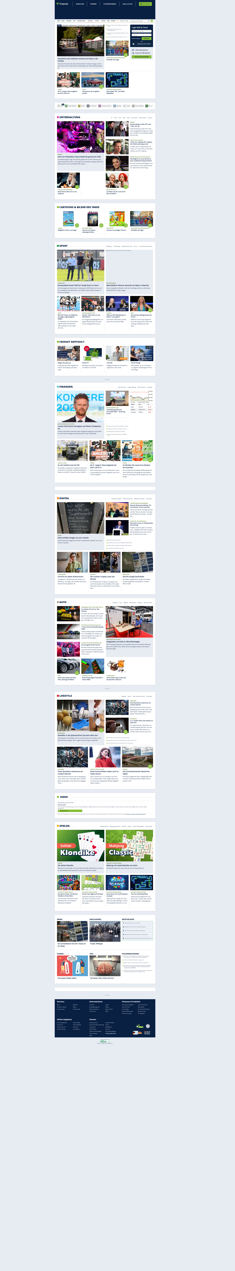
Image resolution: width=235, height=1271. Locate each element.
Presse (107, 1024)
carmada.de (76, 1029)
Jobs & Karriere (122, 387)
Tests (120, 602)
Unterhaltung (69, 117)
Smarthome (149, 498)
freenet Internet (61, 1027)
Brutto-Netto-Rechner (144, 1009)
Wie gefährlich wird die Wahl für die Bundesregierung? (114, 29)
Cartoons (150, 117)
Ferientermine (61, 1009)
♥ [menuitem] (117, 20)
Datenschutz (93, 1029)
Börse (58, 1004)
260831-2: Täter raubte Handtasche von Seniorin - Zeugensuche (136, 962)
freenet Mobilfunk (62, 1022)
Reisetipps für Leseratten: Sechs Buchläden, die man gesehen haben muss (122, 740)
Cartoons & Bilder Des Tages (79, 207)
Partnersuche (76, 1009)
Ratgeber (124, 696)
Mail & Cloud (127, 4)
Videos (107, 1007)
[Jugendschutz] (105, 1041)
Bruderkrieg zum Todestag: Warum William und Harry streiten (118, 33)
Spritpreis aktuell (61, 1007)
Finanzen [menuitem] (68, 21)
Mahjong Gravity (104, 826)
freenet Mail (125, 1009)
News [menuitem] (58, 21)
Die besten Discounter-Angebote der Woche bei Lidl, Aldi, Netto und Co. (138, 938)
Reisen (129, 696)
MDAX (133, 410)
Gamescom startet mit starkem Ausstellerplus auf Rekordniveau (120, 542)
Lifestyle (65, 695)
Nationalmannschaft (127, 246)
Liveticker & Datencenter (146, 246)
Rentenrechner (142, 1011)
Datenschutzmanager (95, 1031)
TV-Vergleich (141, 1013)
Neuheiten (115, 602)
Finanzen (66, 386)
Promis (115, 117)
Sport (63, 245)
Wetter (75, 1007)
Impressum (93, 1027)
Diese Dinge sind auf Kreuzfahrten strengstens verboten (119, 737)
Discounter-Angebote (128, 1004)
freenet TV (60, 1024)
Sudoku (129, 826)
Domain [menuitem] (113, 21)
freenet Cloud (125, 1007)
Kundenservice (93, 1022)
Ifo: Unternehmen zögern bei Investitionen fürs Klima (118, 426)
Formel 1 (136, 246)
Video (124, 117)
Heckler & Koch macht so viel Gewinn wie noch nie (117, 429)
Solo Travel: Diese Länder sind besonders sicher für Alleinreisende (120, 743)
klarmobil (75, 1027)
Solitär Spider (148, 826)
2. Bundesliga (116, 246)
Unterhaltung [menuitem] (81, 21)
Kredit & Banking (132, 387)
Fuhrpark (140, 602)
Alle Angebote (146, 4)
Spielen (64, 826)
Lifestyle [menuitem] (90, 21)
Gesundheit (149, 696)
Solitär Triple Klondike (138, 826)
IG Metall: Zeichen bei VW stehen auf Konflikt (116, 431)
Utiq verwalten (93, 1033)
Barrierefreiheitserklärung (97, 1024)
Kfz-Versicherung (126, 1013)
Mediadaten (108, 1027)
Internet (93, 4)
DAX (132, 407)
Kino (120, 117)
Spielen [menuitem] (103, 21)
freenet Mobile (77, 1024)
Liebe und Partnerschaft (139, 696)
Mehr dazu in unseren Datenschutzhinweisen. (135, 814)
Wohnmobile (133, 602)
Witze (128, 117)
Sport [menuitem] (63, 21)
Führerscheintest (148, 602)
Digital (64, 498)
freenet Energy (61, 1029)
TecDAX (133, 412)
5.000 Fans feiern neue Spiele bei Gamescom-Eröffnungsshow (119, 545)
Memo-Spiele (142, 117)
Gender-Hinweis (109, 1022)
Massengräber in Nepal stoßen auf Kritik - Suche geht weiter (136, 934)
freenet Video (76, 1022)
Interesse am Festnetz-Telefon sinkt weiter (116, 548)
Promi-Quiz (93, 1011)
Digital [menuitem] (97, 21)
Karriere (107, 1029)
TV (111, 117)
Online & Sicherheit (128, 498)
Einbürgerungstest (95, 1007)
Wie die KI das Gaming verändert (114, 540)
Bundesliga (109, 246)
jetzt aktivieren (64, 810)
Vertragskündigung (110, 1031)
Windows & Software (139, 498)
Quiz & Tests (134, 117)
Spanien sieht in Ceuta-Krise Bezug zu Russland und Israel (118, 26)
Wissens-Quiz (109, 1009)
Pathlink (124, 826)
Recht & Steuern (142, 387)
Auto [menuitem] (74, 21)
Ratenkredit (141, 1007)
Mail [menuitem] (108, 21)
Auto (62, 602)
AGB (91, 1035)
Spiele (107, 1004)
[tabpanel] (80, 45)
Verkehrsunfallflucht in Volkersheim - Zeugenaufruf (134, 960)
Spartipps (149, 387)
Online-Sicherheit (142, 1004)
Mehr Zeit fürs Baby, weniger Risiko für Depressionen (135, 930)
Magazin (126, 602)
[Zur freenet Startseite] (62, 3)
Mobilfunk (80, 4)
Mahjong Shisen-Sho (115, 826)
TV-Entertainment (109, 4)
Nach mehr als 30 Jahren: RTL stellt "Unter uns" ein (117, 37)
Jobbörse (75, 1004)
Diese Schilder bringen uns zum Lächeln (132, 923)
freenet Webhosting (127, 1011)
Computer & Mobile (116, 498)
